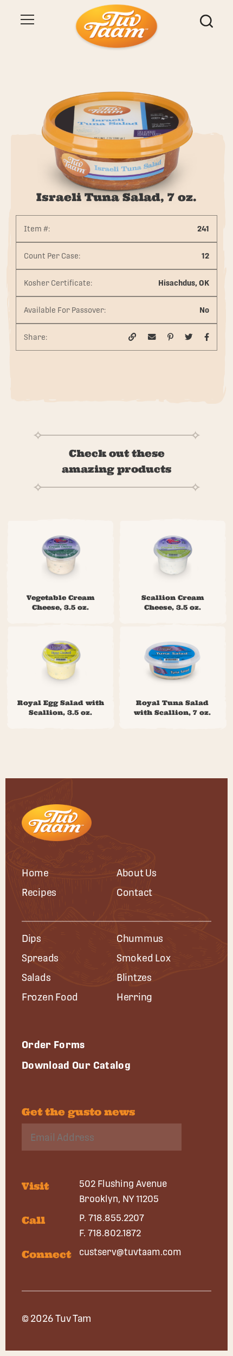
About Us (136, 873)
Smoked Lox (143, 958)
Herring (134, 997)
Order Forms (53, 1044)
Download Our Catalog (76, 1065)
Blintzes (134, 977)
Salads (36, 977)
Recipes (39, 892)
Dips (31, 938)
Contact (134, 892)
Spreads (40, 958)
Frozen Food (50, 997)
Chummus (139, 938)
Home (35, 873)
